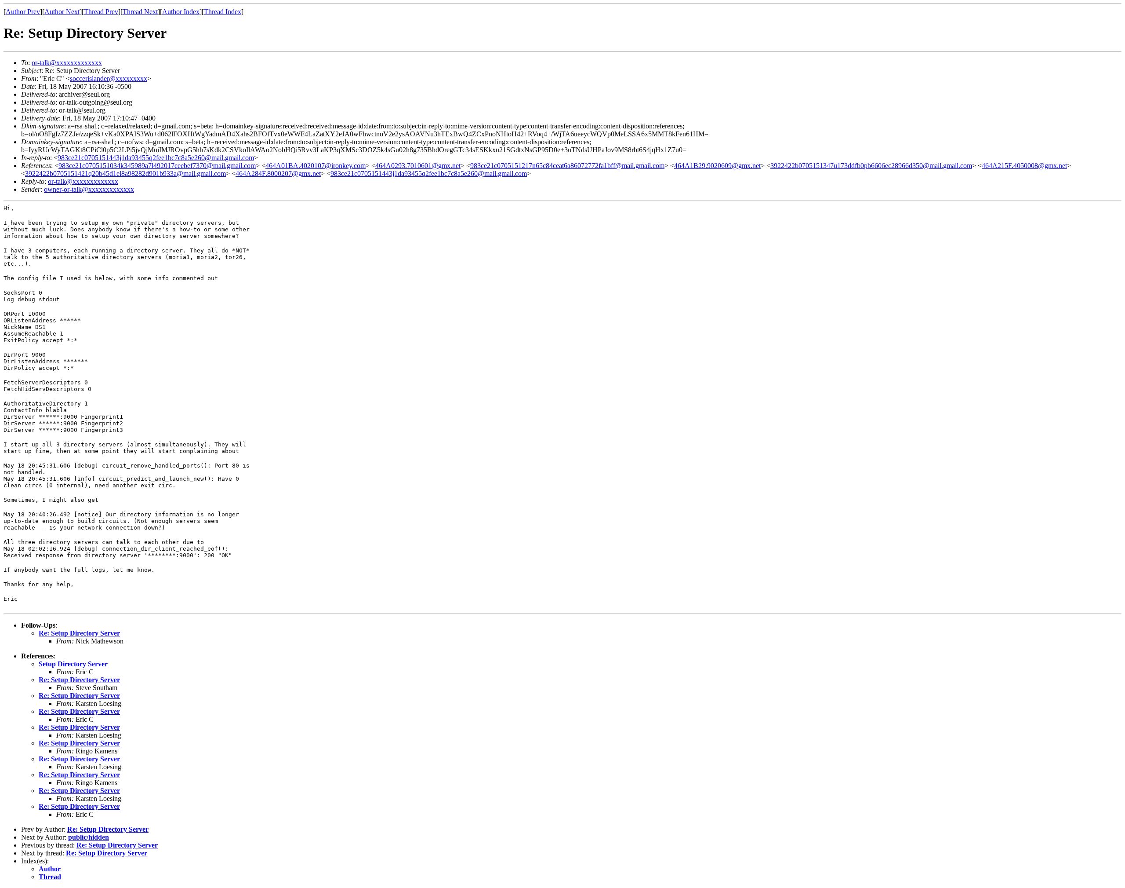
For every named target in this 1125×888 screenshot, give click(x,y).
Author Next (62, 11)
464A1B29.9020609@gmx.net (717, 165)
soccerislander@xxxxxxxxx (108, 78)
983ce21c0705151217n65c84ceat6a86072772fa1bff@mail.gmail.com (567, 165)
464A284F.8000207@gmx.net (278, 173)
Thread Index (222, 11)
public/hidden (88, 837)
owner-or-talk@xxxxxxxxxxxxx (89, 189)
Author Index (181, 11)
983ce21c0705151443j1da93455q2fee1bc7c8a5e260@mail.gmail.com (156, 157)
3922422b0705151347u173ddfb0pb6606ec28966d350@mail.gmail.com (871, 165)
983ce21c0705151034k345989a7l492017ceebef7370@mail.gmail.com (157, 165)
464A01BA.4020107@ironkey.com (315, 165)
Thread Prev (101, 11)
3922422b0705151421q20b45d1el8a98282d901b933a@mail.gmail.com (125, 173)
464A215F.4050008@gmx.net (1024, 165)
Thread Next (140, 11)
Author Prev (23, 11)
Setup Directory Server (73, 664)
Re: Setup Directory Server (79, 633)
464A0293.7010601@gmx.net (418, 165)
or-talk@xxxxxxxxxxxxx (67, 62)
